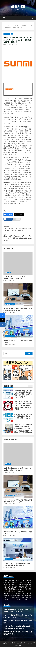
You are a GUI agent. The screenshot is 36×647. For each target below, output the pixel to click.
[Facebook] (2, 315)
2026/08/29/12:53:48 (10, 312)
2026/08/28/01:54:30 (21, 420)
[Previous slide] (29, 386)
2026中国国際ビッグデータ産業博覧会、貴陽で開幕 (18, 326)
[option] (18, 395)
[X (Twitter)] (2, 320)
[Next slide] (31, 386)
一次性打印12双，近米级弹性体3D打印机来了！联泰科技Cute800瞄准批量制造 (18, 549)
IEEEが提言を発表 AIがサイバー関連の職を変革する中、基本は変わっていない (8, 417)
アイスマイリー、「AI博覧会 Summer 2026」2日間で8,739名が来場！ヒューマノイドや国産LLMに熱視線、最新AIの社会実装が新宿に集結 (8, 428)
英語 (9, 272)
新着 (12, 34)
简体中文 (10, 559)
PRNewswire (7, 34)
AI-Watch (18, 6)
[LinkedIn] (2, 324)
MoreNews (27, 643)
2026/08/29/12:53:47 (10, 344)
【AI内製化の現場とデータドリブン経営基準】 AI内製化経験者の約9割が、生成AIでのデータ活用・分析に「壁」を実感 (8, 394)
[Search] (32, 18)
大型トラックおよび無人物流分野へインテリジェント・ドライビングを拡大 (17, 228)
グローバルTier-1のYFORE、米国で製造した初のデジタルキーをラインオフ (18, 294)
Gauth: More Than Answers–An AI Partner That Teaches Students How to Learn (18, 263)
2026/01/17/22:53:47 (12, 44)
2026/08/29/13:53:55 (10, 281)
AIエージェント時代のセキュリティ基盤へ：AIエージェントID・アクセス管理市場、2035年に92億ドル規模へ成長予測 (8, 405)
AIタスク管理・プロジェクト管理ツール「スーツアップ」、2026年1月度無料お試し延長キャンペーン (17, 237)
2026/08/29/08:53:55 (10, 567)
